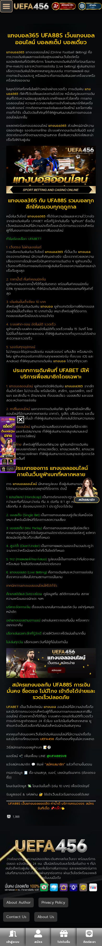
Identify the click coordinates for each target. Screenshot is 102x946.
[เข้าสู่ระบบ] (13, 933)
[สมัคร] (38, 933)
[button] (6, 6)
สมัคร (38, 942)
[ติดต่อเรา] (89, 933)
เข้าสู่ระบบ (12, 942)
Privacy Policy (53, 902)
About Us (45, 917)
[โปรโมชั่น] (64, 933)
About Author (18, 902)
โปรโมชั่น (64, 942)
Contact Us (16, 917)
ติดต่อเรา (89, 942)
